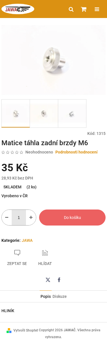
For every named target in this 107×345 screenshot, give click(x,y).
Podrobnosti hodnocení (76, 152)
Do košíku (72, 217)
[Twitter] (48, 280)
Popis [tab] (46, 296)
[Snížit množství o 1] (7, 217)
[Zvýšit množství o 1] (31, 217)
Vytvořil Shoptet (25, 330)
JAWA (27, 240)
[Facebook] (59, 280)
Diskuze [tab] (60, 296)
